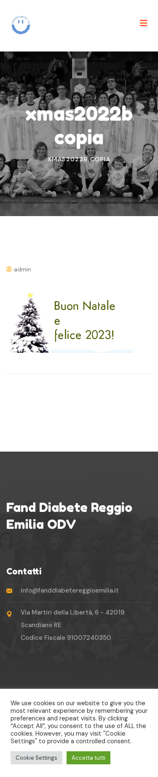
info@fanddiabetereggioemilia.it (70, 590)
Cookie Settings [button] (36, 757)
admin (21, 269)
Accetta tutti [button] (88, 757)
